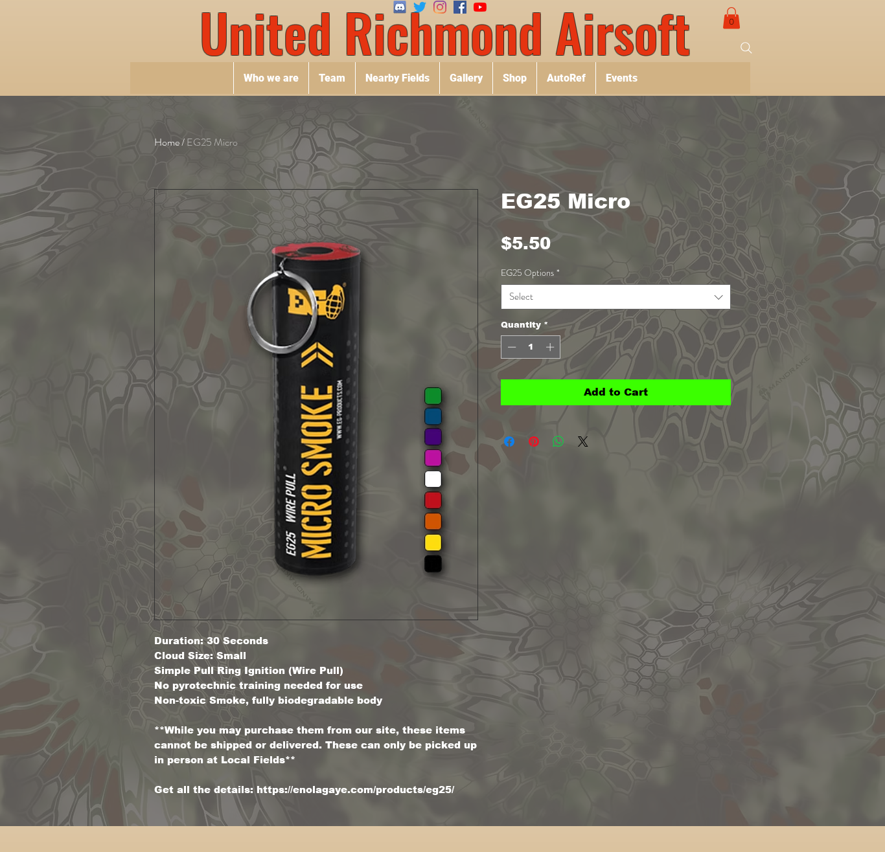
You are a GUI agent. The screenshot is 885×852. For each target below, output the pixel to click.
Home (166, 142)
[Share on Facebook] (509, 441)
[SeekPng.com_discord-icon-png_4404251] (399, 7)
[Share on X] (583, 441)
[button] (731, 17)
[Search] (746, 48)
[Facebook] (460, 7)
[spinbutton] (531, 347)
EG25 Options (530, 273)
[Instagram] (439, 7)
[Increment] (551, 347)
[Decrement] (510, 347)
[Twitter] (419, 7)
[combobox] (616, 296)
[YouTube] (480, 7)
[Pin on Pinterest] (534, 441)
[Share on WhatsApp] (558, 441)
